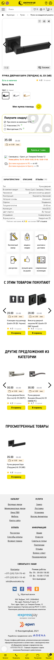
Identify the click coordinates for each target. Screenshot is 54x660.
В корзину (16, 333)
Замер (39, 504)
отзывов (41, 221)
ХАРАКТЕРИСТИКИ (11, 179)
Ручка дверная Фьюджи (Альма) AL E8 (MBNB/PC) (37, 398)
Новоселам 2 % (13, 125)
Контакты (15, 569)
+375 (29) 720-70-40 (15, 573)
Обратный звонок (28, 594)
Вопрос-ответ (39, 553)
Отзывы (39, 549)
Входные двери (15, 504)
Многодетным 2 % (14, 129)
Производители (39, 557)
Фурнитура (10, 15)
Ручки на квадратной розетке (42, 15)
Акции (39, 533)
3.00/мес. (14, 145)
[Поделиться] (48, 21)
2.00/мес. (17, 316)
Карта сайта (14, 520)
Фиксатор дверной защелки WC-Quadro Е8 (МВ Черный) (37, 323)
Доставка (39, 508)
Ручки (22, 15)
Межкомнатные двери (15, 508)
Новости (39, 537)
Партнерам (39, 545)
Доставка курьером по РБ (19, 163)
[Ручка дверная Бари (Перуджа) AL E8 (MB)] (27, 45)
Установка (39, 512)
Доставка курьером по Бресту (21, 166)
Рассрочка (15, 533)
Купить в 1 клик (38, 150)
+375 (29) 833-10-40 (15, 577)
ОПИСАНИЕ (27, 179)
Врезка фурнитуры (39, 516)
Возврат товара (15, 541)
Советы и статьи (39, 541)
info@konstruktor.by (15, 581)
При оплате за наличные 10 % (19, 122)
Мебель (14, 516)
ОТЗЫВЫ (41, 179)
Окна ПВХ (15, 512)
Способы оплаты (14, 537)
